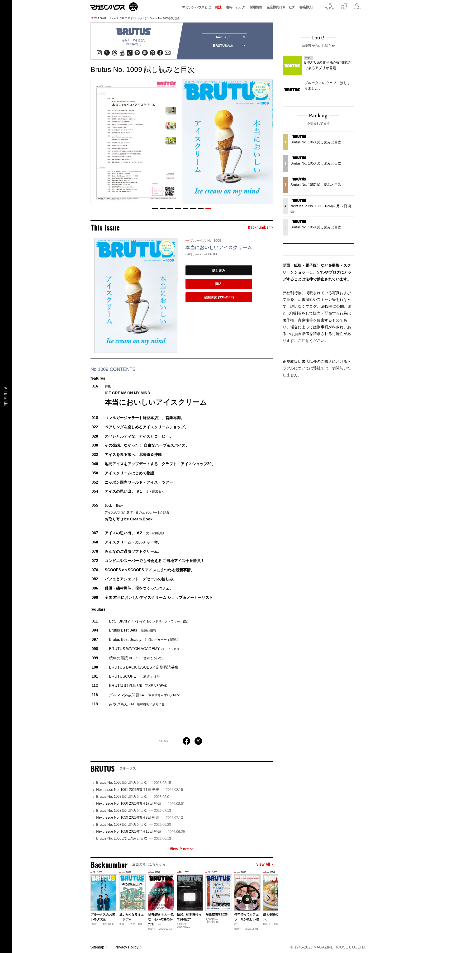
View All (263, 864)
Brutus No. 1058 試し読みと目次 (133, 810)
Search (356, 4)
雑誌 (218, 7)
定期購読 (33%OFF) (219, 297)
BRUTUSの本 (223, 45)
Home (112, 18)
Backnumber (259, 227)
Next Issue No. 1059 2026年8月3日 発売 (139, 817)
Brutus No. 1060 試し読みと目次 (133, 782)
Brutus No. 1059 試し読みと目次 (133, 796)
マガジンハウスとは (196, 7)
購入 (218, 284)
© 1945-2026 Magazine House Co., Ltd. (328, 947)
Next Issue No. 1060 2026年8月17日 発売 (140, 803)
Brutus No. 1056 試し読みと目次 (133, 838)
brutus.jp (223, 37)
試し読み (218, 270)
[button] (155, 208)
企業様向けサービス (281, 7)
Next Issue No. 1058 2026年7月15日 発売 (140, 831)
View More (179, 848)
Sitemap (97, 947)
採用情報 (256, 7)
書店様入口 (307, 7)
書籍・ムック (235, 7)
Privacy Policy (126, 947)
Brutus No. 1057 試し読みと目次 (133, 824)
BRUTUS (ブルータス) (133, 18)
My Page (330, 4)
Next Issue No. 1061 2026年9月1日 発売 (139, 790)
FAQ (343, 4)
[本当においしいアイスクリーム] (136, 295)
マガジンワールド (114, 6)
